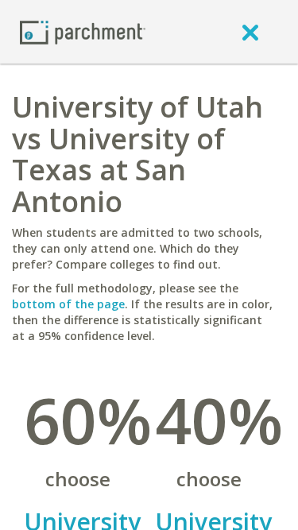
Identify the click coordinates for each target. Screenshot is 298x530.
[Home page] (82, 31)
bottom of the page (68, 303)
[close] (250, 31)
